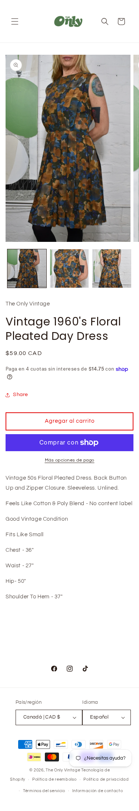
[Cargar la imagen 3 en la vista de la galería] (111, 268)
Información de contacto (97, 791)
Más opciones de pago (70, 460)
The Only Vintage (63, 770)
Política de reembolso (54, 779)
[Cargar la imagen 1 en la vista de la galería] (26, 268)
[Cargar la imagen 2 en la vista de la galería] (69, 268)
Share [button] (20, 394)
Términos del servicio (44, 791)
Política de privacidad (106, 779)
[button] (15, 21)
